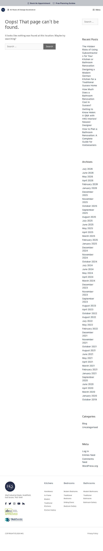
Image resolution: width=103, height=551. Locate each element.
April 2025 (87, 232)
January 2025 (89, 243)
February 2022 (90, 328)
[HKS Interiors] (3, 10)
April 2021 (87, 362)
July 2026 (87, 169)
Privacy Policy (93, 533)
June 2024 (88, 269)
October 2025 (89, 206)
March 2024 (88, 280)
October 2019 (89, 399)
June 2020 (88, 384)
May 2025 (87, 228)
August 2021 (89, 350)
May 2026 (87, 176)
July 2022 (87, 321)
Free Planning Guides (65, 3)
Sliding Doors (69, 502)
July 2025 (87, 220)
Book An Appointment (40, 3)
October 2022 (89, 313)
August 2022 (89, 317)
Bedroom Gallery (70, 506)
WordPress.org (90, 466)
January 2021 (89, 373)
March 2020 (88, 392)
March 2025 (88, 236)
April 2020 (87, 388)
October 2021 (89, 346)
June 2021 (87, 354)
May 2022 (87, 325)
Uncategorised (90, 427)
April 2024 (87, 277)
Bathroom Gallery (90, 502)
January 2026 (89, 188)
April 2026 (87, 180)
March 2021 (88, 365)
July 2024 (87, 265)
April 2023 (87, 309)
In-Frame (47, 495)
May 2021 (87, 358)
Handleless (48, 491)
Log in (85, 451)
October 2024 (89, 261)
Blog (84, 423)
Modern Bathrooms (90, 491)
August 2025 (89, 217)
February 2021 (90, 369)
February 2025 (90, 240)
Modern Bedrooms (71, 491)
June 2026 (88, 173)
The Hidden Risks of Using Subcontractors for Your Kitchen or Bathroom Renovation (89, 56)
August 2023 (89, 305)
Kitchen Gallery (50, 510)
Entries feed (88, 455)
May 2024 (87, 273)
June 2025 (88, 224)
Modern (47, 499)
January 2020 (89, 396)
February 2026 (90, 184)
